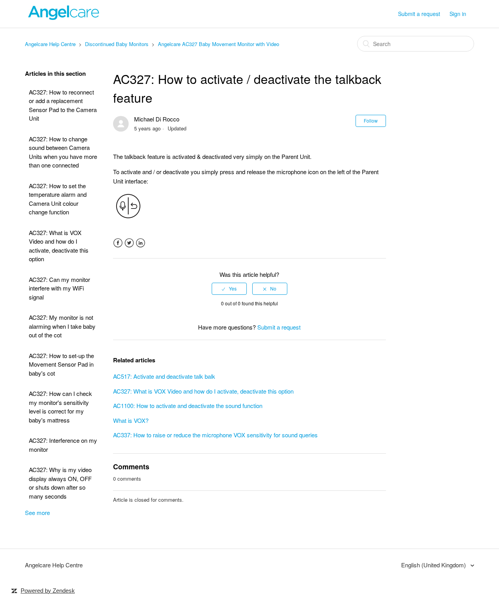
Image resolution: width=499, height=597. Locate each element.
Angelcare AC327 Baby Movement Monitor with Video (218, 44)
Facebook (118, 243)
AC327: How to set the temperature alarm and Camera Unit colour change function (58, 199)
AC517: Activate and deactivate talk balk (164, 376)
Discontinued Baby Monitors (117, 44)
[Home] (64, 17)
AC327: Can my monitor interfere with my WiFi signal (59, 288)
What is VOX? (131, 420)
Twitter (129, 243)
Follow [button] (371, 120)
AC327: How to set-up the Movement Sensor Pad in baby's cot (61, 364)
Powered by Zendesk (48, 590)
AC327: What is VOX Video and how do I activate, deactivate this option (58, 245)
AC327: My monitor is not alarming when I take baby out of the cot (62, 326)
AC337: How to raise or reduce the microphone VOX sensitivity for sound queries (215, 435)
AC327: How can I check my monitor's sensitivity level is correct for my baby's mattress (60, 406)
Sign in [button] (457, 14)
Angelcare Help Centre (51, 44)
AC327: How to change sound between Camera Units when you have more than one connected (63, 152)
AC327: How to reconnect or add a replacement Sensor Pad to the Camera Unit (63, 105)
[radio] (229, 288)
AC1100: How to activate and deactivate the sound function (187, 405)
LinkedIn (140, 243)
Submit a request (419, 14)
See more (37, 512)
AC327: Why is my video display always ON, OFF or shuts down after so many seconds (60, 482)
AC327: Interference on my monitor (63, 444)
